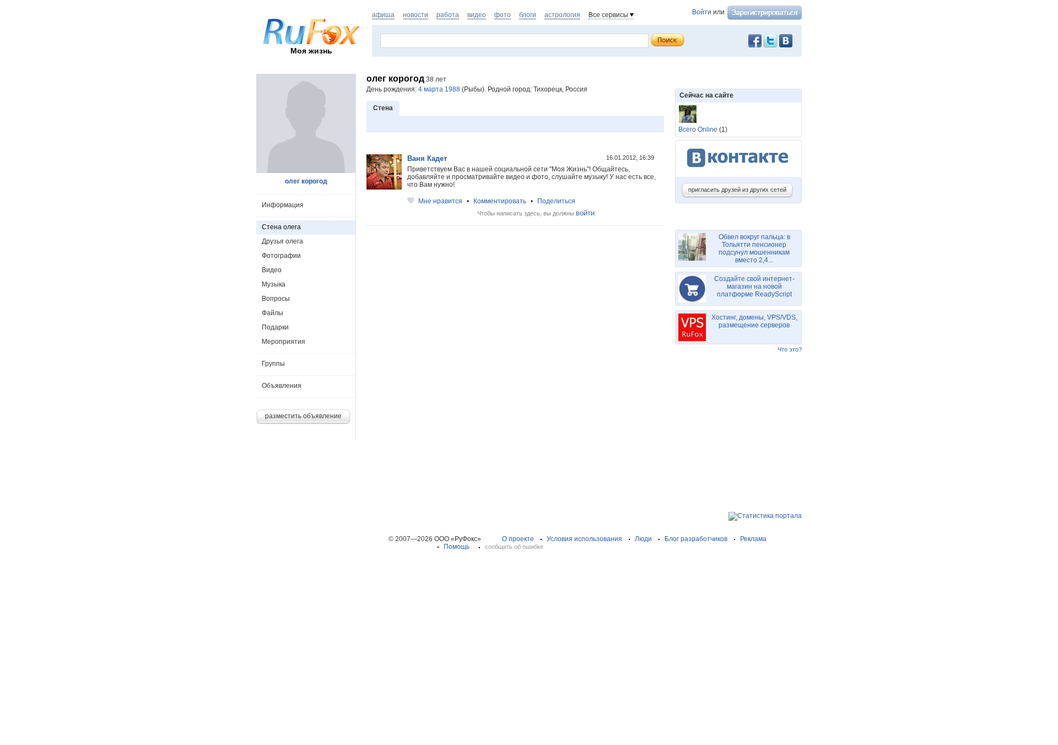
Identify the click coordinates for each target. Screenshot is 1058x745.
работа (447, 15)
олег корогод (306, 181)
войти (585, 213)
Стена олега (281, 227)
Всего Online (697, 129)
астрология (562, 15)
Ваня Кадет (427, 158)
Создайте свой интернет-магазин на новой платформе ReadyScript (754, 286)
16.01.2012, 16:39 (631, 157)
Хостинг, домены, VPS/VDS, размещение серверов (754, 321)
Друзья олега (282, 241)
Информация (283, 205)
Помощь (456, 546)
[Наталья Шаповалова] (688, 114)
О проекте (518, 539)
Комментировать (499, 201)
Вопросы (276, 299)
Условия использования (584, 539)
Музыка (273, 284)
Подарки (275, 327)
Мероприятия (283, 341)
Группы (273, 364)
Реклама (753, 539)
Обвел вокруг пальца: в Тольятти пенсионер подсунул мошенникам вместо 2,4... (754, 248)
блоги (527, 15)
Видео (272, 270)
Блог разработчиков (696, 539)
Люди (643, 539)
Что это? (790, 349)
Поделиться (556, 201)
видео (476, 15)
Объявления (281, 386)
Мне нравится (440, 201)
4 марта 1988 (439, 89)
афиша (383, 15)
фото (502, 15)
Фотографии (281, 256)
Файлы (272, 313)
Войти (701, 12)
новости (415, 15)
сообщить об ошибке (514, 546)
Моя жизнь (311, 50)
